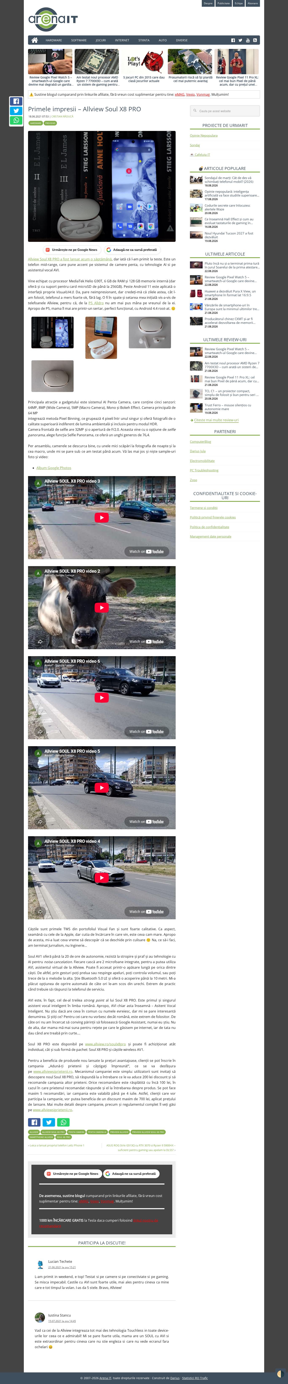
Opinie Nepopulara (204, 135)
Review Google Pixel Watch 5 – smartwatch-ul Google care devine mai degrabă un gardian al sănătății (50, 82)
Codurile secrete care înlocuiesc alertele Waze (227, 207)
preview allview (119, 1132)
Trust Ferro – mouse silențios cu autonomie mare (228, 407)
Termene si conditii (204, 508)
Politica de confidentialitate (209, 527)
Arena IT (56, 19)
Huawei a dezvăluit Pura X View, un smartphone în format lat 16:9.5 (230, 293)
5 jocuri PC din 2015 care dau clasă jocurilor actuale (144, 79)
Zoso (193, 480)
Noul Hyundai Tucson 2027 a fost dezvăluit (229, 235)
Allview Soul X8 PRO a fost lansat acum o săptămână (70, 259)
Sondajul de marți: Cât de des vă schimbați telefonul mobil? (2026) (229, 180)
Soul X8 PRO (63, 1137)
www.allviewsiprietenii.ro (53, 1071)
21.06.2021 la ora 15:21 (62, 1267)
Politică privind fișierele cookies (213, 517)
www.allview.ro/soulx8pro (105, 1044)
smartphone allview (41, 1137)
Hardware (35, 123)
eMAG (179, 94)
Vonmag (203, 94)
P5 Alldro (96, 303)
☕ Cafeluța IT (200, 154)
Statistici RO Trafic (195, 1378)
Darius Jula (198, 451)
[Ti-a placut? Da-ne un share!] (16, 101)
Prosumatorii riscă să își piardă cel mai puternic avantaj (191, 79)
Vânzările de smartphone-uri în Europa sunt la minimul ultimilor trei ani (231, 309)
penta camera (76, 1132)
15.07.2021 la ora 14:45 (62, 1321)
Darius (175, 1378)
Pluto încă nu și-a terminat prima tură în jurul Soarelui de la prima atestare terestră (232, 267)
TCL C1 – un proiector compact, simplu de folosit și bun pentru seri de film (232, 395)
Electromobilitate (202, 461)
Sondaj (195, 145)
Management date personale (210, 536)
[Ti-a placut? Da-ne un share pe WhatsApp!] (16, 120)
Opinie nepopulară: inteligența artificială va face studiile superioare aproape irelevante (231, 195)
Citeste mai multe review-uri (216, 420)
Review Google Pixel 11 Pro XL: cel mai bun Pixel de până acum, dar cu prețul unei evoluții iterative (237, 82)
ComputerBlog (200, 441)
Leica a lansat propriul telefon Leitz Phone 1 (57, 1145)
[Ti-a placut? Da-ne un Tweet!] (16, 111)
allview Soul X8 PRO (53, 1132)
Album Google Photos (53, 468)
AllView (34, 1132)
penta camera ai (97, 1132)
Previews (50, 123)
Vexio (190, 94)
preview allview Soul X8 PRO (148, 1132)
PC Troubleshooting (204, 470)
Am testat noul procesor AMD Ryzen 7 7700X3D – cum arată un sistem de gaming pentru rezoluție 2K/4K (97, 82)
